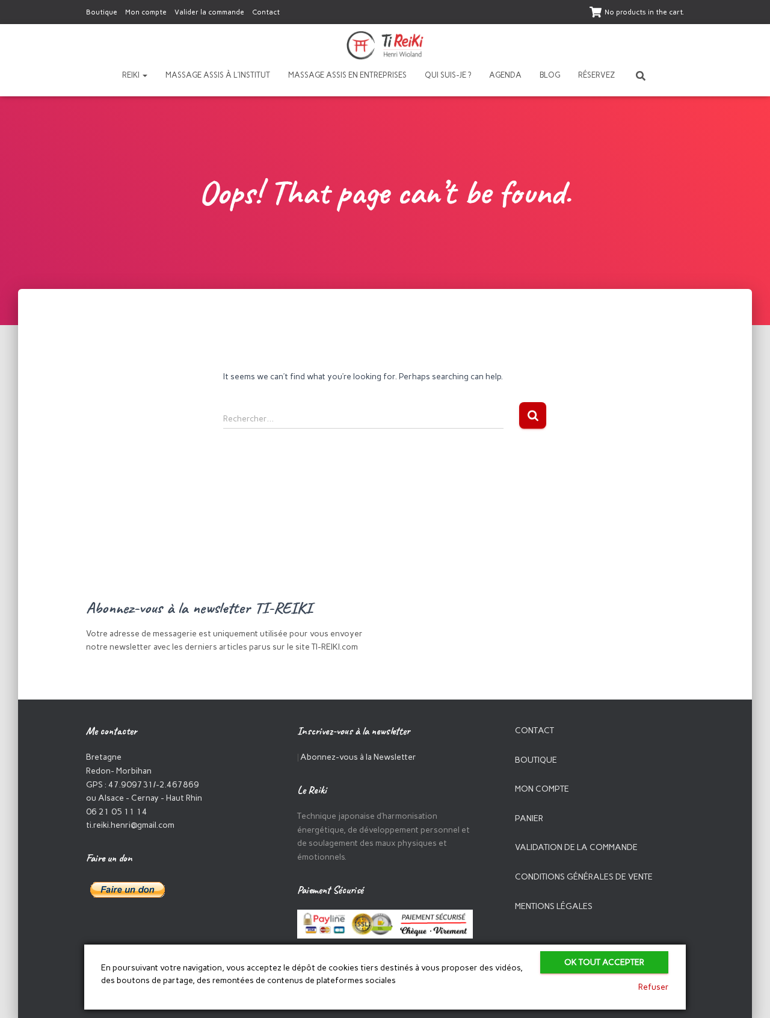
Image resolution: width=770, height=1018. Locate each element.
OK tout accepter (604, 962)
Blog (550, 74)
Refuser (653, 987)
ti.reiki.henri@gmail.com (130, 825)
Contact (266, 12)
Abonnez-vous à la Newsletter (358, 757)
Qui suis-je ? (448, 74)
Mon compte (146, 12)
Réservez (596, 74)
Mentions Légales (554, 906)
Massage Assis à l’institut (217, 74)
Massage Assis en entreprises (347, 74)
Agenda (505, 74)
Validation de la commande (576, 847)
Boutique (101, 12)
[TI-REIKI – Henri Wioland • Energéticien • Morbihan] (385, 45)
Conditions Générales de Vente (584, 877)
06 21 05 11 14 (116, 812)
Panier (529, 818)
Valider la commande (209, 12)
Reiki (131, 74)
